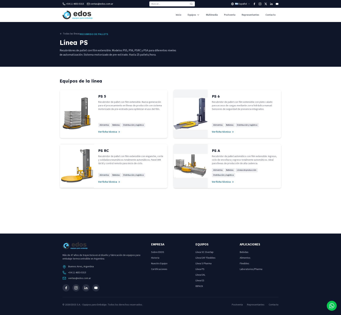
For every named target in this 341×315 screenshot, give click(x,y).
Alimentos (245, 258)
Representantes (250, 15)
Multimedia (212, 15)
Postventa (229, 15)
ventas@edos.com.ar (79, 278)
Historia (155, 258)
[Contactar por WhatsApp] (332, 306)
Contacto (271, 15)
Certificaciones (159, 269)
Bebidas (244, 252)
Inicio (178, 15)
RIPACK (199, 286)
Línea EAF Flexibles (205, 258)
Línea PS (200, 269)
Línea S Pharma (204, 263)
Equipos (192, 15)
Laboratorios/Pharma (251, 269)
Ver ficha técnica (107, 132)
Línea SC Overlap (204, 252)
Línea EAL (200, 275)
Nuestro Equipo (159, 263)
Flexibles (244, 263)
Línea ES (200, 280)
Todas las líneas (71, 33)
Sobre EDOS (157, 252)
